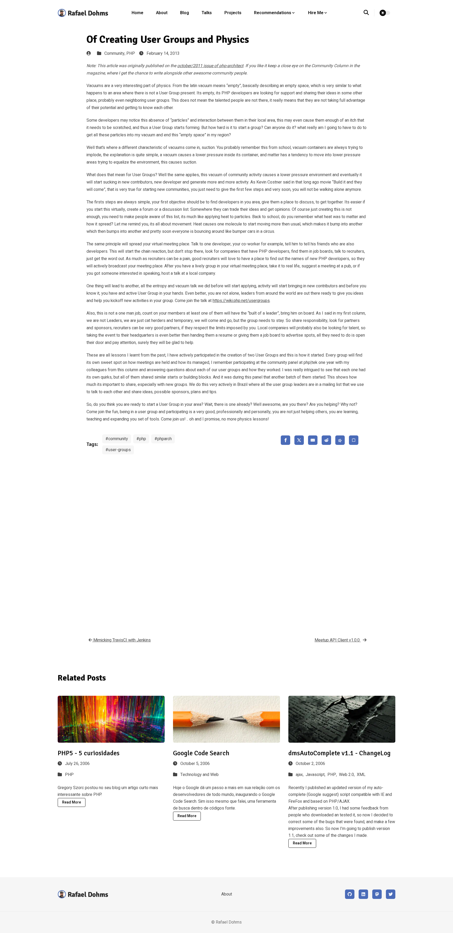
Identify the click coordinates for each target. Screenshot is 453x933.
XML (361, 775)
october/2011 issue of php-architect (210, 66)
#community (116, 439)
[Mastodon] (377, 894)
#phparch (163, 439)
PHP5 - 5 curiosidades (89, 753)
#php (141, 439)
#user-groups (118, 450)
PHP (130, 53)
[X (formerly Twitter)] (390, 894)
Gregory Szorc (71, 788)
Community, (115, 53)
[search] (369, 13)
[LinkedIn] (363, 894)
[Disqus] (226, 541)
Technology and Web (199, 775)
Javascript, (316, 775)
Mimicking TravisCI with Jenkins (121, 640)
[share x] (299, 440)
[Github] (349, 894)
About (162, 13)
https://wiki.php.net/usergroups (241, 301)
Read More (71, 802)
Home (137, 13)
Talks (207, 13)
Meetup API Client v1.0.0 (338, 640)
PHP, (332, 775)
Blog (184, 13)
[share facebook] (285, 440)
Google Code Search (201, 753)
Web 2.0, (347, 775)
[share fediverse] (340, 440)
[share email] (312, 440)
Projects (232, 13)
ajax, (300, 775)
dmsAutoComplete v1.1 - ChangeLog (339, 753)
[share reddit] (326, 440)
